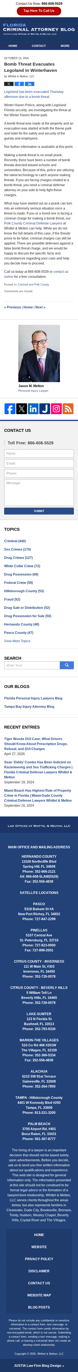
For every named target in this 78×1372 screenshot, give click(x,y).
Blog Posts (39, 1307)
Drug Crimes (18, 558)
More (65, 45)
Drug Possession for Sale (27, 616)
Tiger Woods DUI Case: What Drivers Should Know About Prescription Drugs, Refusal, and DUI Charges (36, 744)
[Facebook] (10, 408)
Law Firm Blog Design (37, 1365)
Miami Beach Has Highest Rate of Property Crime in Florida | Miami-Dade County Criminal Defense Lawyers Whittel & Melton (38, 795)
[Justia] (45, 408)
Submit (39, 511)
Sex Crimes (17, 549)
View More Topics (17, 641)
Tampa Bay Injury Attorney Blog (29, 706)
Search (67, 665)
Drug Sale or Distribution (27, 607)
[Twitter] (21, 408)
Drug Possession (21, 574)
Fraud (12, 599)
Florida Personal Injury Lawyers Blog (33, 698)
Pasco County (18, 632)
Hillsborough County (24, 591)
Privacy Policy (39, 1259)
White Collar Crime (22, 566)
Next (40, 307)
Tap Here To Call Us (39, 10)
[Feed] (68, 408)
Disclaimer (39, 1271)
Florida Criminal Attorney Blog (39, 29)
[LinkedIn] (33, 408)
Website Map (39, 1295)
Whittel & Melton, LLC (50, 1353)
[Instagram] (56, 408)
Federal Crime (18, 582)
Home (13, 45)
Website (39, 1247)
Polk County (41, 284)
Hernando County (21, 624)
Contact (39, 45)
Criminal (23, 284)
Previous (12, 307)
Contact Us (39, 1283)
